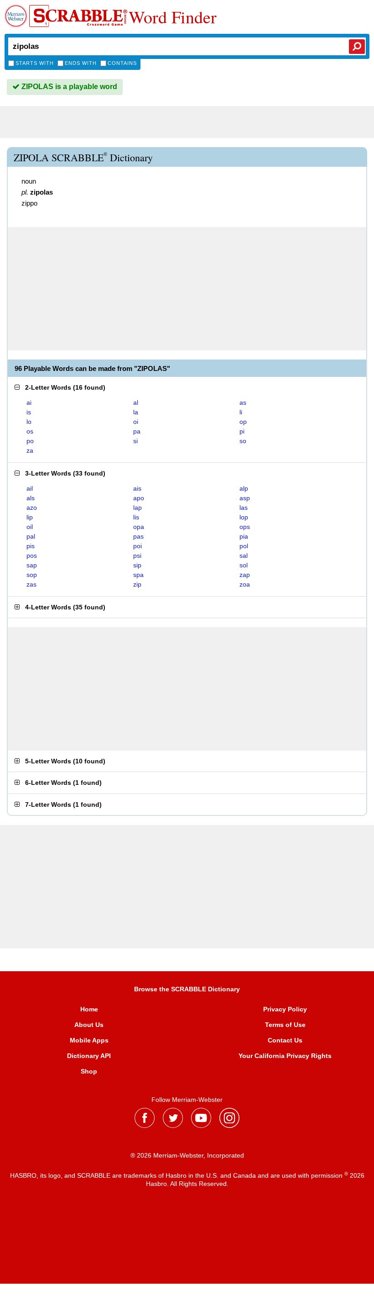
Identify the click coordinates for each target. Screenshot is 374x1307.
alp (243, 488)
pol (243, 546)
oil (29, 526)
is (28, 412)
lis (136, 517)
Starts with (35, 63)
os (29, 431)
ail (29, 488)
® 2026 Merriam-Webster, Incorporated (187, 1155)
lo (28, 421)
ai (28, 402)
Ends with (81, 63)
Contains (122, 63)
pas (138, 536)
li (240, 412)
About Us (89, 1024)
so (242, 440)
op (243, 421)
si (135, 440)
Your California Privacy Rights (285, 1055)
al (135, 402)
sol (243, 565)
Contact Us (285, 1040)
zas (31, 584)
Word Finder (173, 17)
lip (29, 517)
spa (138, 574)
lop (243, 517)
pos (31, 555)
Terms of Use (285, 1024)
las (243, 507)
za (29, 450)
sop (31, 574)
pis (30, 546)
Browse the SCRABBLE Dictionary (187, 989)
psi (137, 555)
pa (136, 431)
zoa (244, 584)
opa (138, 526)
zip (137, 584)
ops (244, 526)
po (30, 440)
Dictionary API (89, 1055)
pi (241, 431)
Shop (89, 1071)
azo (31, 507)
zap (244, 574)
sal (243, 555)
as (242, 402)
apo (138, 498)
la (135, 412)
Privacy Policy (285, 1009)
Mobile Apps (89, 1040)
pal (30, 536)
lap (137, 507)
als (30, 498)
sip (137, 565)
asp (244, 498)
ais (137, 488)
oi (135, 421)
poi (137, 546)
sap (31, 565)
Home (89, 1009)
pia (243, 536)
